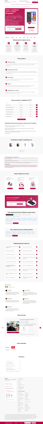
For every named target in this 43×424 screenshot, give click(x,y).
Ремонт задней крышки (11, 166)
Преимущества (7, 37)
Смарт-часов (26, 409)
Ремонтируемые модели (21, 384)
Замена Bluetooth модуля (11, 167)
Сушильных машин (27, 408)
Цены (16, 37)
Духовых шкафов (20, 397)
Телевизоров (26, 392)
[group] (7, 348)
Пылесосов (19, 410)
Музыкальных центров (21, 398)
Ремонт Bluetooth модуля (17, 166)
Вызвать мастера (13, 332)
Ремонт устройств (17, 4)
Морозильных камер (20, 408)
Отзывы (31, 4)
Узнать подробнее (10, 188)
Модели (24, 37)
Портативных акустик (21, 403)
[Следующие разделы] (37, 37)
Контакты (28, 4)
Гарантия (20, 37)
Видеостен (26, 403)
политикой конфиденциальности (19, 30)
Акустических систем (27, 401)
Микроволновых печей (21, 395)
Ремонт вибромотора (32, 166)
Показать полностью (7, 133)
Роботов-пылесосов (27, 399)
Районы (35, 37)
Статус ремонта (29, 2)
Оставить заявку (16, 223)
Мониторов (26, 397)
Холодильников (20, 392)
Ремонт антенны (28, 166)
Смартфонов (19, 409)
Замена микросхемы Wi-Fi (23, 166)
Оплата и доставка (20, 379)
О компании (12, 4)
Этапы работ (12, 37)
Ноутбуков (26, 398)
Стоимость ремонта (20, 378)
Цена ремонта (21, 4)
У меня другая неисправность (21, 119)
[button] (40, 327)
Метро (31, 37)
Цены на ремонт (31, 27)
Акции (27, 37)
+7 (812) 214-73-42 (35, 0)
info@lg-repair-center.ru (10, 386)
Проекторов (26, 410)
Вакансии (25, 4)
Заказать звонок (35, 2)
